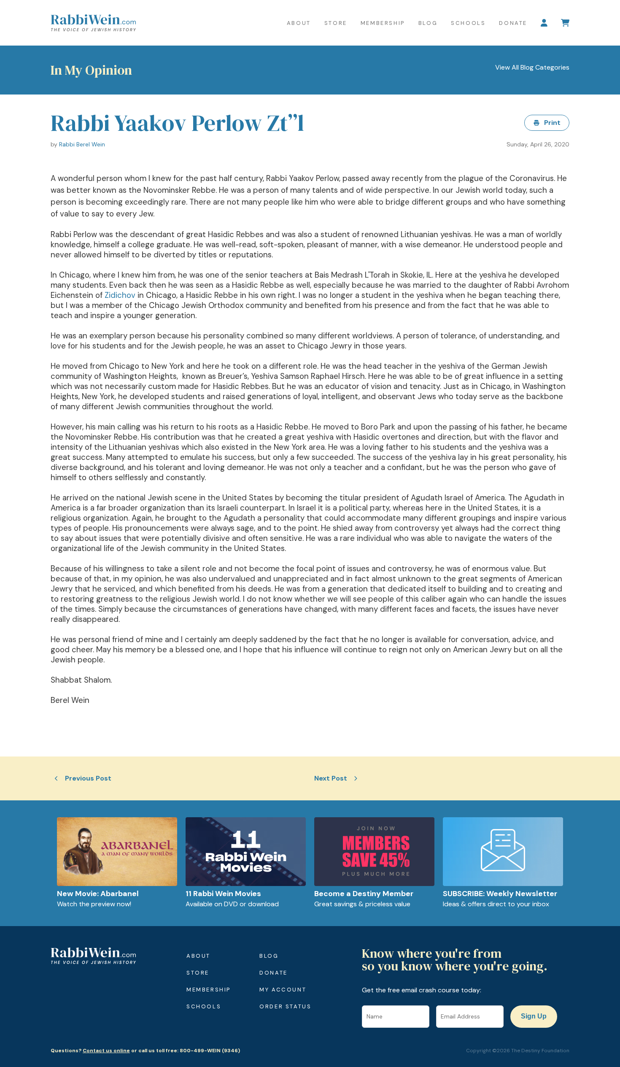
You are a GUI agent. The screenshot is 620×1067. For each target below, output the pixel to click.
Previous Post (88, 778)
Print (552, 122)
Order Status (285, 1006)
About (299, 23)
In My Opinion (91, 70)
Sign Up (534, 1016)
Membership (383, 23)
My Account (282, 989)
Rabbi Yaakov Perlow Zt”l (177, 122)
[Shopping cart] (565, 23)
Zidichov (120, 295)
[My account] (544, 23)
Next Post (330, 778)
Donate (513, 23)
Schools (468, 23)
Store (335, 23)
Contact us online (106, 1050)
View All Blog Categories (532, 67)
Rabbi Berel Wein (82, 144)
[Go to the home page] (93, 22)
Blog (427, 23)
